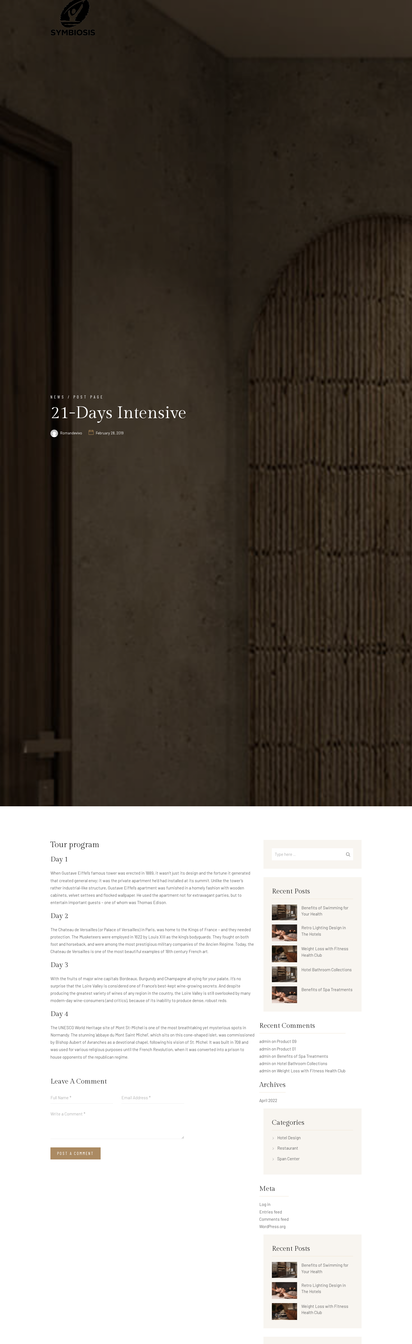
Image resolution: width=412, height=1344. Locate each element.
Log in (264, 1204)
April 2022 (268, 1100)
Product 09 (287, 1041)
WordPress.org (272, 1226)
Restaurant (287, 1147)
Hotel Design (289, 1137)
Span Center (288, 1158)
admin (265, 1041)
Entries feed (270, 1211)
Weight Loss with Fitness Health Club (324, 952)
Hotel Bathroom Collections (326, 969)
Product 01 (286, 1048)
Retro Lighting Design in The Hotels (323, 931)
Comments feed (274, 1219)
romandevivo (71, 433)
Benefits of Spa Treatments (327, 989)
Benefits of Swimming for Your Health (324, 911)
